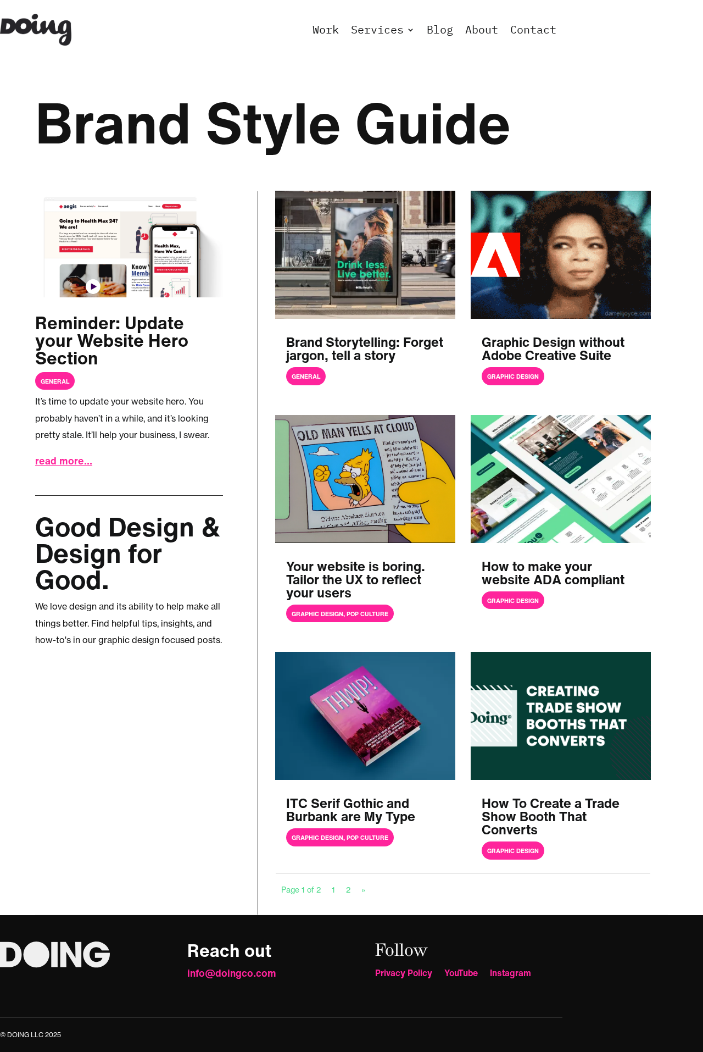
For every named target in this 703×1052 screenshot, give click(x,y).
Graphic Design (513, 376)
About (481, 29)
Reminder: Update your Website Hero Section (111, 340)
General (55, 381)
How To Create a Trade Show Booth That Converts (551, 816)
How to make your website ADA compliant (553, 572)
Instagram (510, 974)
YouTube (461, 974)
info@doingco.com (231, 973)
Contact (533, 29)
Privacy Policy (403, 974)
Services (377, 29)
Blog (440, 29)
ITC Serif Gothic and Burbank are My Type (350, 809)
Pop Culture (367, 614)
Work (326, 29)
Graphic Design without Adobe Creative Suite (553, 348)
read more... (63, 460)
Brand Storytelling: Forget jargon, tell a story (364, 348)
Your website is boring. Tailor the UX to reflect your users (355, 579)
